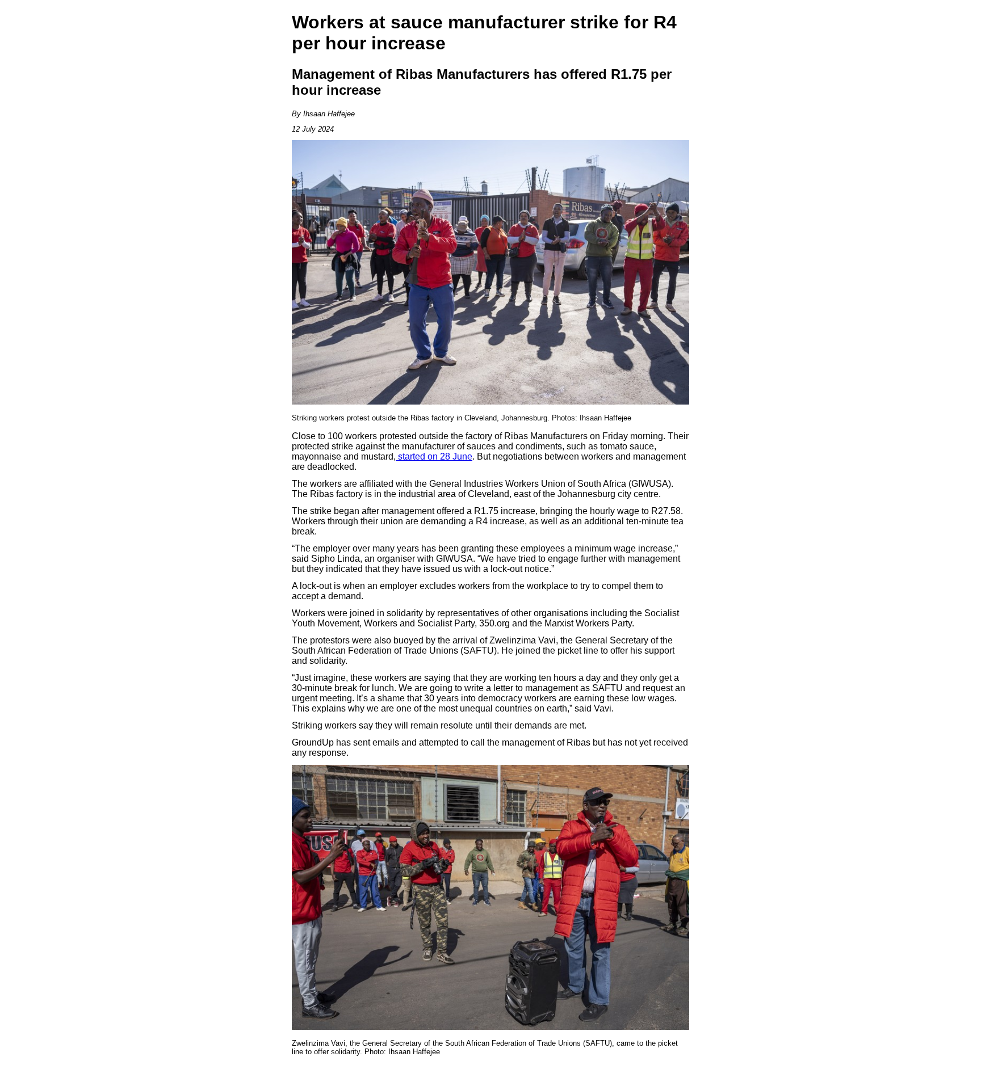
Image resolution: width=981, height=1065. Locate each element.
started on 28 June (434, 456)
